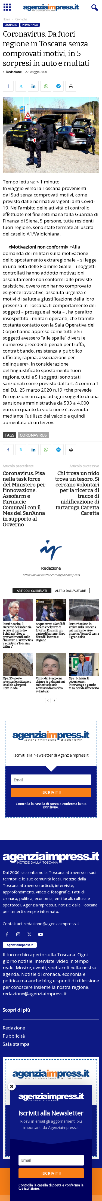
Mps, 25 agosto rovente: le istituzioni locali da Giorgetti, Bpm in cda (17, 683)
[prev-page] (48, 700)
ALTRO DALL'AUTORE (70, 591)
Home (6, 19)
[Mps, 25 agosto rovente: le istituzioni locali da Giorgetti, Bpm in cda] (18, 664)
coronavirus (33, 435)
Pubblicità (14, 1036)
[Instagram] (19, 934)
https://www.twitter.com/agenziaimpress (51, 575)
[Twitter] (20, 86)
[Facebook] (8, 86)
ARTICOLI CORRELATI (32, 591)
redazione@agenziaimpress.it (51, 923)
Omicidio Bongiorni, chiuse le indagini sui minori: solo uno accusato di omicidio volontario (50, 685)
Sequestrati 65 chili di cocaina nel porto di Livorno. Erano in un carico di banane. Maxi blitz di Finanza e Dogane (50, 632)
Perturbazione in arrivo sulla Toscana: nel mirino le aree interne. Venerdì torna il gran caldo (84, 630)
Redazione (14, 72)
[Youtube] (41, 934)
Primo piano (30, 25)
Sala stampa (16, 1044)
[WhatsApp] (45, 86)
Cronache (11, 25)
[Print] (70, 86)
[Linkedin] (33, 86)
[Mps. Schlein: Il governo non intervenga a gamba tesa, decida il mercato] (84, 664)
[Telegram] (58, 86)
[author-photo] (51, 550)
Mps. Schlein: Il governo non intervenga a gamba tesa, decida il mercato (84, 683)
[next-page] (54, 700)
